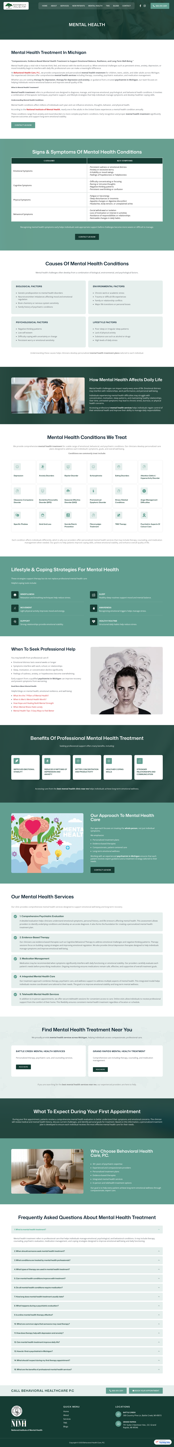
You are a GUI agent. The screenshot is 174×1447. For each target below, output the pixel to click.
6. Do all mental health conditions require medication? (38, 1287)
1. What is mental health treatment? (30, 1229)
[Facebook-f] (140, 6)
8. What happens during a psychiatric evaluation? (36, 1305)
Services (64, 6)
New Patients (78, 6)
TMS (108, 6)
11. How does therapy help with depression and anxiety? (39, 1333)
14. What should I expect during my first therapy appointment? (42, 1360)
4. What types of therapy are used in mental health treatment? (42, 1269)
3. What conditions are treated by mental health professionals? (42, 1260)
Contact (126, 6)
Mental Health (95, 6)
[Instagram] (144, 6)
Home (44, 6)
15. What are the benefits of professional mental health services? (43, 1369)
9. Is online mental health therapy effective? (33, 1315)
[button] (87, 1229)
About (54, 6)
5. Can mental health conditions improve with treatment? (40, 1278)
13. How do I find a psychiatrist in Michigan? (33, 1351)
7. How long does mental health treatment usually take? (39, 1296)
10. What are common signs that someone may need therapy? (42, 1324)
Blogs (116, 6)
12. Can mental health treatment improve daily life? (37, 1342)
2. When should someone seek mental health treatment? (39, 1251)
